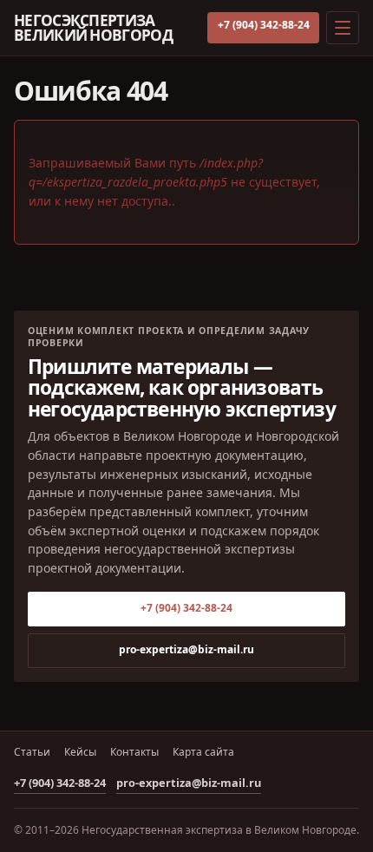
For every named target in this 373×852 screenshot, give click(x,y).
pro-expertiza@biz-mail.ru (186, 649)
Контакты (134, 752)
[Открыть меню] (342, 27)
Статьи (32, 752)
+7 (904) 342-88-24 (264, 24)
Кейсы (80, 752)
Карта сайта (203, 752)
